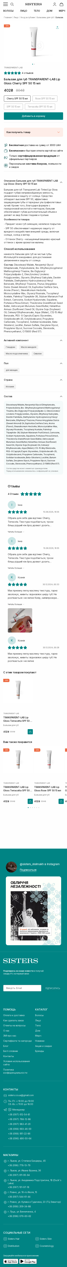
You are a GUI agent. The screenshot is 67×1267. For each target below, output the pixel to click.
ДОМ (49, 10)
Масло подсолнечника (17, 353)
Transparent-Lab (13, 68)
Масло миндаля (28, 347)
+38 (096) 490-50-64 (19, 1138)
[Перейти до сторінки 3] (32, 807)
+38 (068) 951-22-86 (19, 1133)
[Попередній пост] (10, 911)
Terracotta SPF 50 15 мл (40, 106)
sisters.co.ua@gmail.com (21, 1095)
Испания (10, 386)
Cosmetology (47, 1246)
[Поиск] (12, 4)
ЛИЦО (23, 10)
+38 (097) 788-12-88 (19, 1119)
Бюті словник (10, 1051)
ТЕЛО (37, 10)
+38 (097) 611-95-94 (19, 1175)
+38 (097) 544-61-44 (19, 1196)
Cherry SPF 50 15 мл (17, 98)
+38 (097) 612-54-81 (19, 1114)
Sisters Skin (46, 1238)
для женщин (12, 370)
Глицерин (10, 347)
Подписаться (28, 869)
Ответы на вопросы (14, 1025)
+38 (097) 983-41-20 (19, 1124)
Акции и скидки (43, 1046)
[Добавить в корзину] (30, 731)
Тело (38, 1025)
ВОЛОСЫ (8, 10)
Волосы (39, 1015)
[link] (61, 4)
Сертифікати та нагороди (17, 1040)
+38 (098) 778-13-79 (19, 1165)
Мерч (38, 1035)
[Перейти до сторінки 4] (34, 807)
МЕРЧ (62, 10)
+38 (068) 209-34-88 (19, 1206)
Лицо (38, 1020)
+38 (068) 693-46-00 (19, 1128)
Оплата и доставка (14, 1015)
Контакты (8, 1056)
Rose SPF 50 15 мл (45, 98)
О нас (6, 1030)
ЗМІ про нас (9, 1035)
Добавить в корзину (33, 116)
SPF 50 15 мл (13, 106)
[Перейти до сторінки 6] (38, 807)
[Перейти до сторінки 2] (30, 807)
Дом (37, 1030)
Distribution (13, 1246)
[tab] (32, 64)
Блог (5, 1046)
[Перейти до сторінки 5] (36, 807)
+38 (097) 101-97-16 (18, 1187)
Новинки (39, 1040)
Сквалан (38, 353)
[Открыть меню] (5, 4)
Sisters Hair (14, 1238)
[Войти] (54, 4)
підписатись (52, 988)
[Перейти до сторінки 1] (28, 807)
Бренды (39, 1051)
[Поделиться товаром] (57, 27)
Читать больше (15, 532)
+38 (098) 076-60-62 (19, 1216)
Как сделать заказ (13, 1020)
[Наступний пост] (57, 911)
